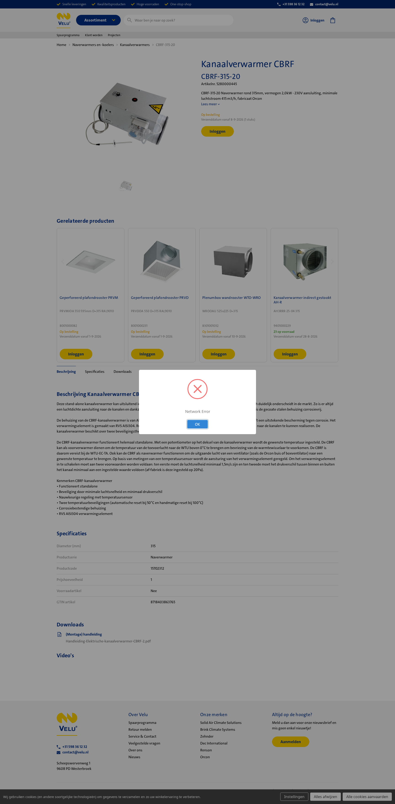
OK (197, 424)
